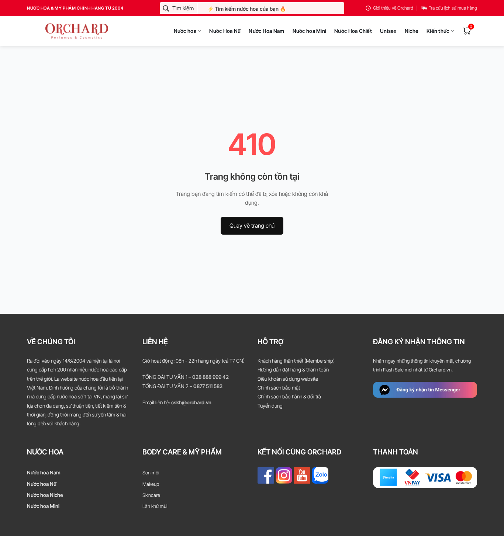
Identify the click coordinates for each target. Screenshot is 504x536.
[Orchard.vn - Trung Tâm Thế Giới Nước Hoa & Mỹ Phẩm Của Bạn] (60, 31)
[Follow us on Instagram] (284, 474)
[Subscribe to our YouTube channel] (302, 474)
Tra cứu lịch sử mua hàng (453, 8)
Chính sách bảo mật (279, 388)
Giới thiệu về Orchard (393, 8)
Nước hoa (185, 31)
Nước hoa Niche (45, 495)
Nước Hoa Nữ (225, 31)
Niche (411, 31)
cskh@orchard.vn (191, 402)
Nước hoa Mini (310, 31)
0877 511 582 (207, 386)
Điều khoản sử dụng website (288, 379)
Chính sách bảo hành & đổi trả (289, 397)
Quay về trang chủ (252, 225)
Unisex (388, 31)
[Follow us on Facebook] (266, 474)
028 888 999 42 (210, 377)
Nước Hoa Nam (266, 31)
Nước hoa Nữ (41, 484)
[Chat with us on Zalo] (320, 474)
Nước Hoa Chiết (353, 31)
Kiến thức (438, 31)
